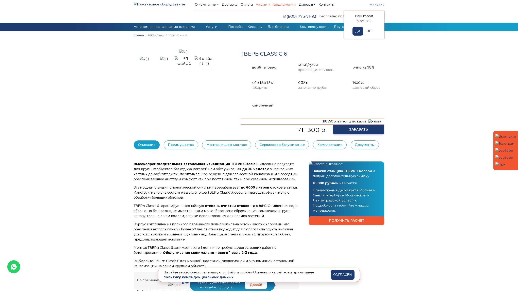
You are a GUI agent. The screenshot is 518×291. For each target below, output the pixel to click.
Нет (369, 31)
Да (357, 31)
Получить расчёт (346, 220)
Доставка (230, 4)
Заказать (358, 129)
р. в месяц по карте (344, 121)
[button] (139, 51)
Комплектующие (314, 27)
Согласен (342, 275)
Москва (376, 5)
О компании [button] (205, 4)
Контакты (326, 4)
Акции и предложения (276, 4)
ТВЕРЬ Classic (156, 35)
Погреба (235, 27)
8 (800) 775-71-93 (299, 16)
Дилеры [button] (306, 4)
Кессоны (255, 27)
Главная (139, 35)
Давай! (256, 285)
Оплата (247, 4)
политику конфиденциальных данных (198, 277)
